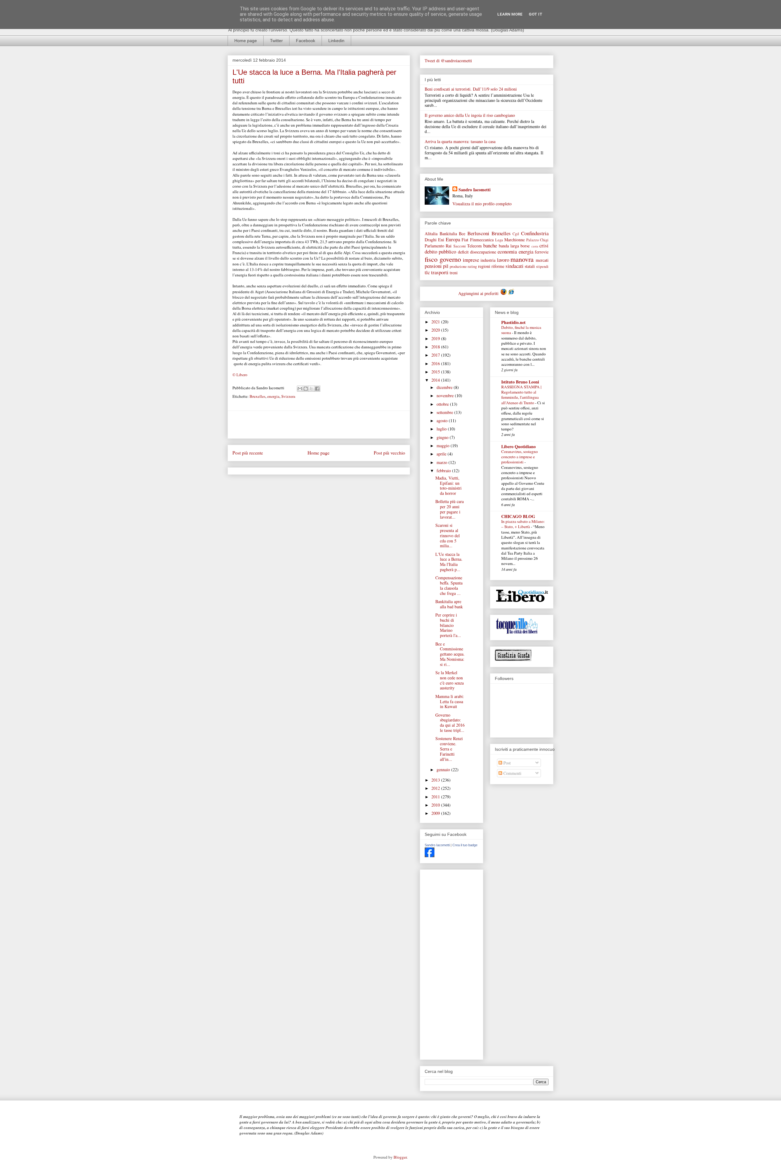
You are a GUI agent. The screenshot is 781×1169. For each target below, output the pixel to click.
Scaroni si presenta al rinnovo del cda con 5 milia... (447, 535)
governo (450, 259)
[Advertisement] (318, 424)
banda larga (509, 246)
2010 (436, 805)
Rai (449, 246)
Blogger (400, 1157)
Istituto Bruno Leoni (520, 382)
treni (454, 272)
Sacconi (459, 246)
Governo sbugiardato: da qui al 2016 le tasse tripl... (450, 722)
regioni (484, 266)
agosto (443, 420)
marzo (442, 462)
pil (445, 265)
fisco (431, 259)
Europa (453, 239)
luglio (442, 429)
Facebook (305, 40)
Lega (499, 240)
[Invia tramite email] (300, 389)
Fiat (465, 240)
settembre (445, 412)
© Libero (239, 374)
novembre (446, 395)
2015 (436, 372)
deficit (463, 252)
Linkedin (336, 40)
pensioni (433, 265)
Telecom (474, 246)
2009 (436, 813)
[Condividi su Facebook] (317, 389)
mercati (542, 260)
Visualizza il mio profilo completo (482, 204)
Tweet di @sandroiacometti (448, 60)
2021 (436, 322)
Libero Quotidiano (518, 446)
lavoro (503, 259)
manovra (522, 259)
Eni (441, 240)
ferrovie (542, 252)
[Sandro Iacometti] (429, 855)
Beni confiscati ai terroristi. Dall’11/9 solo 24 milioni (471, 89)
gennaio (444, 769)
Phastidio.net (513, 322)
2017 (436, 355)
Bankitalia (448, 233)
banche (490, 245)
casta (534, 246)
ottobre (443, 404)
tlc (427, 272)
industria (487, 260)
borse (525, 246)
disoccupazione (483, 252)
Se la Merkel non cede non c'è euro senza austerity (449, 680)
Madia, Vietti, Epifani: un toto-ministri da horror (448, 485)
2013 (436, 780)
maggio (444, 445)
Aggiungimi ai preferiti (479, 293)
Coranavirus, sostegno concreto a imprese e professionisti (519, 457)
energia (273, 396)
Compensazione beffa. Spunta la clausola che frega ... (448, 585)
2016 (436, 363)
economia (507, 251)
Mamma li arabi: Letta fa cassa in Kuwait (449, 701)
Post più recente (247, 453)
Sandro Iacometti (475, 189)
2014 (436, 380)
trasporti (439, 272)
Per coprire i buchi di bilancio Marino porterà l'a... (448, 625)
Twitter (276, 40)
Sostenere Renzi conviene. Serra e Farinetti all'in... (449, 749)
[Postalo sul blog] (306, 389)
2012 (436, 788)
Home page (245, 40)
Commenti (511, 773)
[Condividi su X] (311, 389)
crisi (544, 245)
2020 (436, 330)
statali (530, 266)
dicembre (445, 387)
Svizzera (288, 396)
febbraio (444, 470)
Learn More (510, 14)
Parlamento (434, 246)
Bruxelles (257, 396)
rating (472, 266)
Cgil (516, 233)
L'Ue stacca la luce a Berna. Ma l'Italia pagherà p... (448, 561)
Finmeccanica (482, 240)
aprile (442, 454)
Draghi (431, 240)
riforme (497, 266)
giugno (443, 437)
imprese (471, 259)
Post (506, 763)
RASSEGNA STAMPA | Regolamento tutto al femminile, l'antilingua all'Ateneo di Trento (521, 394)
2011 (436, 797)
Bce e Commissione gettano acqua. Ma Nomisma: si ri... (450, 654)
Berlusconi (478, 233)
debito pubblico (440, 251)
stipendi (542, 266)
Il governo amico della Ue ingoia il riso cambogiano (470, 115)
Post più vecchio (389, 453)
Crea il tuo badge (464, 845)
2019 (436, 338)
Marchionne (514, 240)
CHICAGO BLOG (518, 516)
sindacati (515, 265)
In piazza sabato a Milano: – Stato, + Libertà (523, 524)
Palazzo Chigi (537, 240)
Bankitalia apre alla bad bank (449, 604)
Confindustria (535, 233)
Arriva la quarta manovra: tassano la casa (460, 141)
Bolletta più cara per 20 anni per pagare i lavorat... (449, 509)
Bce (462, 233)
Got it (535, 14)
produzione (458, 266)
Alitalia (431, 233)
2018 (436, 347)
